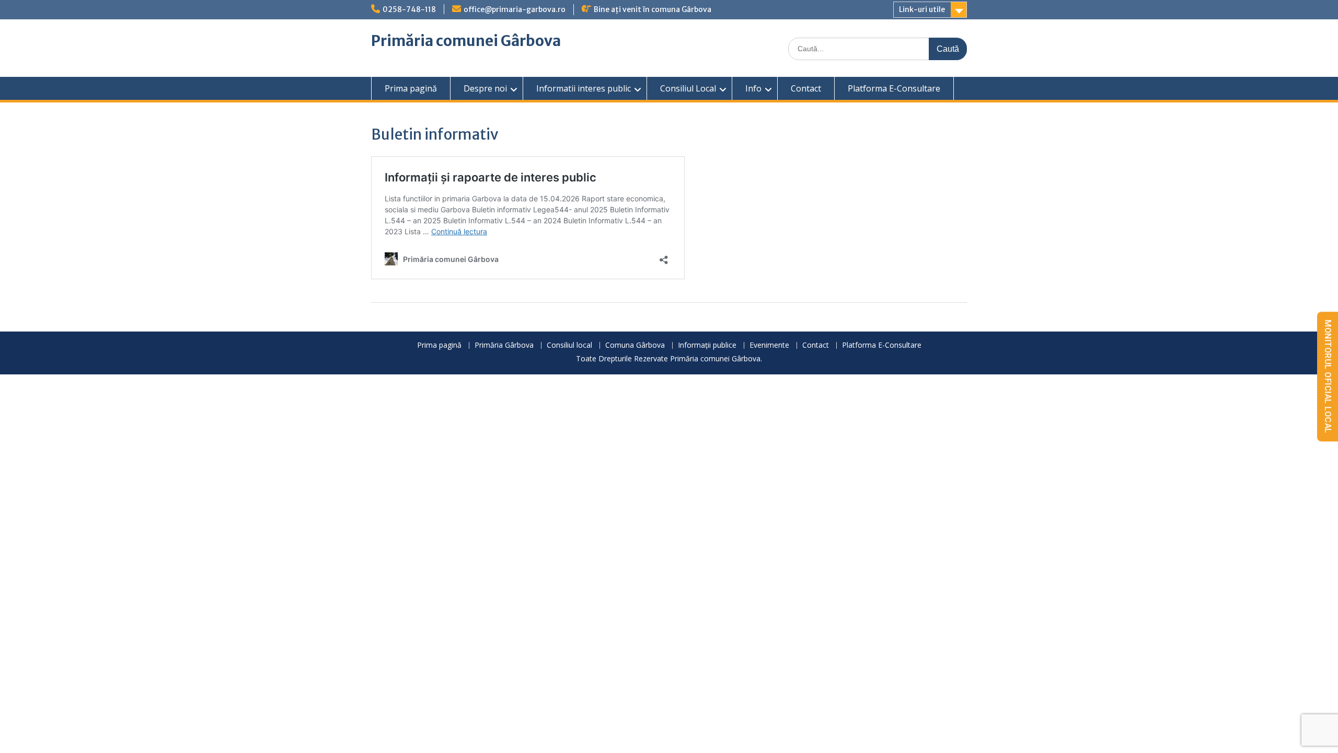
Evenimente (769, 345)
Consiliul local (569, 345)
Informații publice (707, 345)
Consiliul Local (688, 88)
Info (753, 88)
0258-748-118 (409, 9)
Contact (806, 88)
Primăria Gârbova (504, 345)
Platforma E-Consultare (894, 88)
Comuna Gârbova (635, 345)
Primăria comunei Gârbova (466, 40)
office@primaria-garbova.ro (515, 9)
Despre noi (485, 88)
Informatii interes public (583, 88)
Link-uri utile (922, 9)
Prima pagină (411, 88)
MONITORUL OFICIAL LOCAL (1328, 376)
